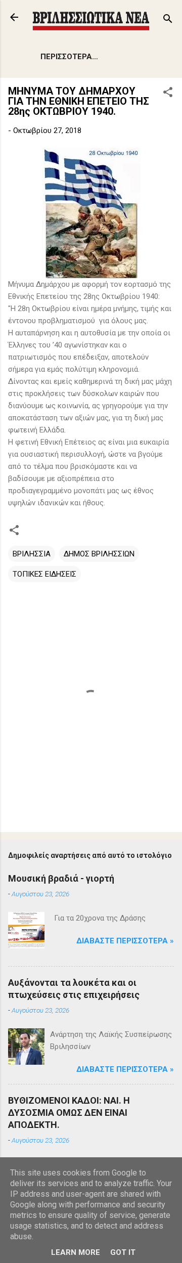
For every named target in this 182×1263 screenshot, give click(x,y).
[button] (168, 94)
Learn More (75, 1252)
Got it (122, 1252)
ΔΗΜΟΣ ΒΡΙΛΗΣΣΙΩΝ (99, 553)
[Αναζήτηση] (168, 20)
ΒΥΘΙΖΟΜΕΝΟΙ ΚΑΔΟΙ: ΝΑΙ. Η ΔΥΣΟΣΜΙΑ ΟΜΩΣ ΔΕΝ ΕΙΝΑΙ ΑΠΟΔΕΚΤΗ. (69, 1112)
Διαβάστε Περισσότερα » (125, 940)
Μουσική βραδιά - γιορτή (61, 878)
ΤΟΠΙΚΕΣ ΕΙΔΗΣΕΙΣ (44, 574)
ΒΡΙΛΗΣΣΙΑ (32, 553)
